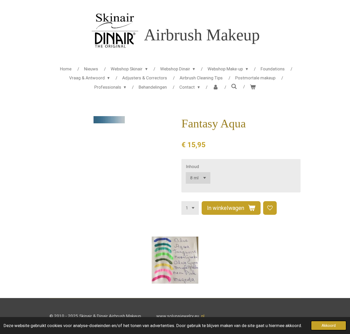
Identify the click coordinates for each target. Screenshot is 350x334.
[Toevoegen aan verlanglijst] (270, 208)
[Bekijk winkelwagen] (253, 87)
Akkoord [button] (329, 325)
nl (202, 316)
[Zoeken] (234, 86)
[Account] (215, 87)
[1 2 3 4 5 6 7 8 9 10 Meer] (190, 208)
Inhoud (192, 166)
